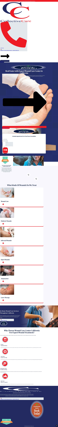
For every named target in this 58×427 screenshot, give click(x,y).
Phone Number (4, 141)
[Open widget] (56, 425)
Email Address (4, 140)
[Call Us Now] (14, 47)
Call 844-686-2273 (4, 320)
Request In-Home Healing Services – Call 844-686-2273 (10, 50)
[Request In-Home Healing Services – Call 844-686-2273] (1, 49)
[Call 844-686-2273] (1, 319)
